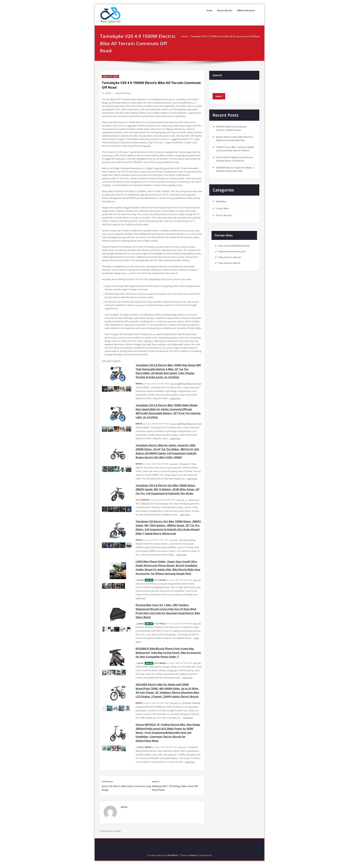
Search (217, 75)
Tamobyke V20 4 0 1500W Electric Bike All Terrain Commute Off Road (224, 36)
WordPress (173, 855)
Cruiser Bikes (222, 208)
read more (175, 398)
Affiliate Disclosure (246, 10)
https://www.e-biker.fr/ (229, 263)
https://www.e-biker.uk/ (229, 257)
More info (173, 384)
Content (192, 855)
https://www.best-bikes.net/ (232, 251)
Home (209, 10)
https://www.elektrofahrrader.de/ (234, 245)
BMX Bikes (221, 201)
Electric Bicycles (224, 10)
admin (108, 93)
